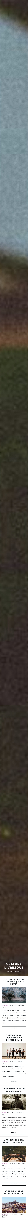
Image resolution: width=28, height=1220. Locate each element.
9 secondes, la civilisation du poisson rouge (14, 1037)
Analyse (4, 1112)
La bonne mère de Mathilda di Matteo (14, 1192)
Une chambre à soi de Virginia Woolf (14, 1090)
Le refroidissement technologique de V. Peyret (14, 981)
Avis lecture (5, 1005)
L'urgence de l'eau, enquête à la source (14, 1141)
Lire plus (13, 1028)
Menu (24, 2)
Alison (3, 1007)
